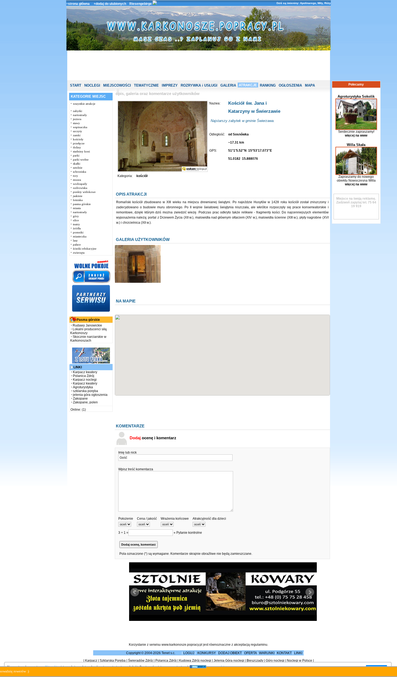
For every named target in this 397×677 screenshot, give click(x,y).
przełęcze (79, 143)
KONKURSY (206, 653)
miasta (77, 208)
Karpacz (91, 660)
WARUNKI (266, 653)
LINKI (298, 653)
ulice (76, 220)
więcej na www (356, 135)
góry (76, 216)
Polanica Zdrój (83, 376)
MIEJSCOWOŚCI (117, 85)
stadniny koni (81, 151)
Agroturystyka (83, 387)
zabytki (77, 111)
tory (75, 175)
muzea (77, 179)
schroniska (79, 171)
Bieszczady (255, 660)
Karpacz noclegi (85, 380)
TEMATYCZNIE (146, 85)
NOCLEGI (92, 85)
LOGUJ (188, 653)
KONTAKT (284, 653)
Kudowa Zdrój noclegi (195, 660)
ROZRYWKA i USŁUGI (199, 85)
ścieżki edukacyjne (84, 248)
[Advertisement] (198, 65)
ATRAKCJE (248, 85)
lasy (75, 240)
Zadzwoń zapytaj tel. (356, 200)
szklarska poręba (85, 391)
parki (76, 155)
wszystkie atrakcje (84, 103)
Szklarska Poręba (113, 660)
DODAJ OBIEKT (230, 653)
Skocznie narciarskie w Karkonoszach (88, 338)
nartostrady (80, 115)
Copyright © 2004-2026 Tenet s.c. (151, 653)
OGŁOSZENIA (290, 85)
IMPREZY (170, 85)
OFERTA (250, 653)
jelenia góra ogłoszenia (90, 395)
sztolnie (77, 167)
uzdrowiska (80, 187)
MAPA (310, 85)
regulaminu (259, 645)
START (75, 85)
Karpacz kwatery (85, 372)
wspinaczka (80, 127)
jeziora (77, 119)
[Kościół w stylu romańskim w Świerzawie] (138, 282)
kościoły (78, 139)
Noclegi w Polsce (299, 660)
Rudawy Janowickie (87, 325)
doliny (77, 147)
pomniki (78, 232)
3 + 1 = (123, 533)
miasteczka (79, 236)
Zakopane (80, 398)
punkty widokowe (84, 191)
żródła (77, 228)
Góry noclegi (275, 660)
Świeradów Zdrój (140, 660)
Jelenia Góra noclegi (229, 660)
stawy (76, 123)
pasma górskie (82, 204)
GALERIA (228, 85)
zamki (76, 135)
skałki (76, 163)
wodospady (80, 183)
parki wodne (81, 159)
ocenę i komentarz (153, 438)
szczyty (77, 131)
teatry (76, 224)
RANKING (268, 85)
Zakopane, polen (85, 402)
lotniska (78, 200)
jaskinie (77, 196)
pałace (77, 244)
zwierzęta (79, 252)
